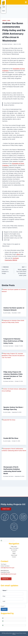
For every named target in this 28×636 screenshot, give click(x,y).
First (4, 596)
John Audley (8, 312)
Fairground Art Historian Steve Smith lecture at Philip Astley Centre (13, 341)
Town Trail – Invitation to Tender (5, 270)
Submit (4, 609)
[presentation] (14, 297)
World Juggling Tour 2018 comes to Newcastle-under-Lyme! (21, 271)
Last (4, 601)
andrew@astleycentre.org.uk (7, 567)
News (8, 20)
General (4, 20)
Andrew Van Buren (8, 44)
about (18, 254)
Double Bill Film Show (10, 438)
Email (3, 606)
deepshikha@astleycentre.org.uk (8, 574)
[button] (25, 2)
